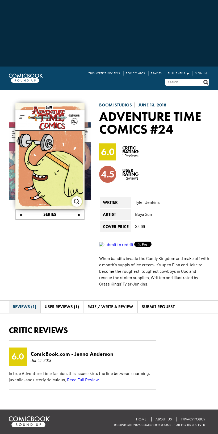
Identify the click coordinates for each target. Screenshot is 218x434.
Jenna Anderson (93, 354)
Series (49, 214)
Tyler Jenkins (147, 202)
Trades (156, 73)
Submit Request (158, 306)
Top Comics (135, 73)
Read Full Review (83, 379)
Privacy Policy (193, 419)
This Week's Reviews (104, 73)
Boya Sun (143, 214)
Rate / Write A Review (110, 306)
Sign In (201, 73)
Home (141, 419)
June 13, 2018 (152, 105)
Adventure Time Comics (150, 123)
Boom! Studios (115, 105)
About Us (164, 419)
